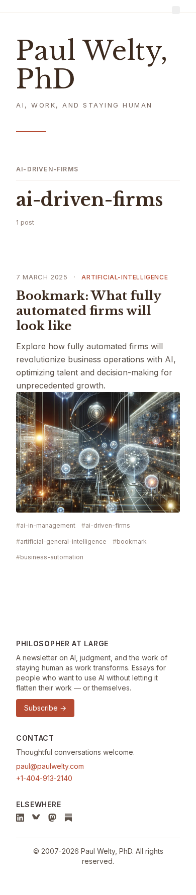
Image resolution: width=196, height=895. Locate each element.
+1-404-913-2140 (44, 778)
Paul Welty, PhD (92, 65)
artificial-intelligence (124, 277)
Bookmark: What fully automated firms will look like (88, 310)
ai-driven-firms (107, 525)
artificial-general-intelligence (63, 541)
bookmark (132, 541)
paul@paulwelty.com (50, 766)
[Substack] (68, 818)
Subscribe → (45, 708)
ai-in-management (47, 525)
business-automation (51, 557)
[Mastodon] (52, 818)
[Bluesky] (36, 818)
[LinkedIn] (20, 818)
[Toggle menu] (176, 10)
